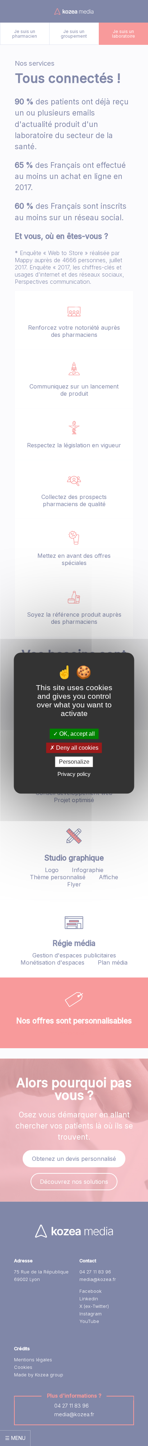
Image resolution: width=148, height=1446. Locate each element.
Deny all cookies (76, 748)
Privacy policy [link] (74, 774)
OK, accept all (76, 734)
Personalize (74, 762)
